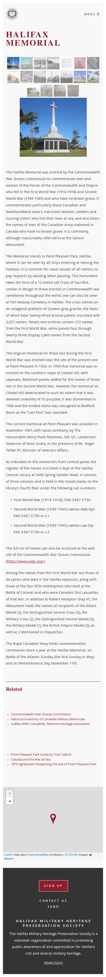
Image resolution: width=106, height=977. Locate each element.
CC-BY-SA (71, 854)
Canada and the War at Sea (30, 759)
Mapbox (9, 858)
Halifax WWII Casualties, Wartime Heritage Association (50, 724)
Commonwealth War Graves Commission (41, 714)
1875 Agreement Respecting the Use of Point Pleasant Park (53, 764)
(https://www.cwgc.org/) (25, 561)
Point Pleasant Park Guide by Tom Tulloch (41, 754)
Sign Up (53, 886)
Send (53, 906)
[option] (53, 127)
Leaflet (8, 854)
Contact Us (53, 900)
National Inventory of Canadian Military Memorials (48, 719)
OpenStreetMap (38, 854)
